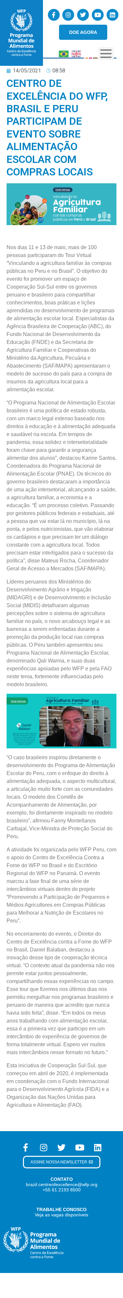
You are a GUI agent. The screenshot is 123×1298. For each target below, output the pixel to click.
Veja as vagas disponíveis (61, 1214)
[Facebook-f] (54, 15)
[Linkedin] (112, 15)
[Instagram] (68, 15)
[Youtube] (98, 15)
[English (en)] (76, 53)
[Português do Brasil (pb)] (64, 53)
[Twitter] (83, 15)
